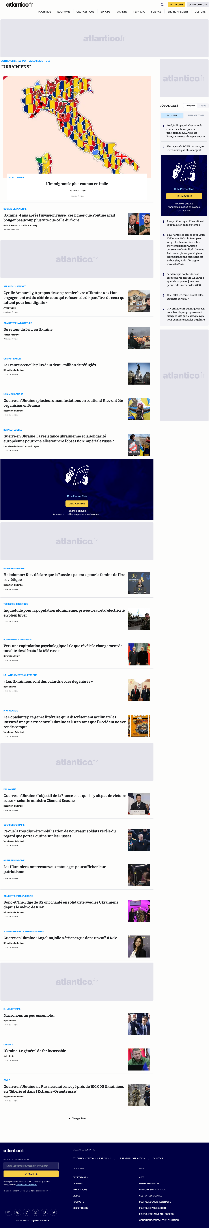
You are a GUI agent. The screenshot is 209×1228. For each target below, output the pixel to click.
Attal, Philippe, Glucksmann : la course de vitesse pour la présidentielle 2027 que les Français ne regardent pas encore (185, 131)
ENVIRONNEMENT (178, 11)
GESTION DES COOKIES (150, 1195)
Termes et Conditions (26, 1184)
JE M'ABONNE (176, 4)
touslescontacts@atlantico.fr (31, 1220)
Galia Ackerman (11, 225)
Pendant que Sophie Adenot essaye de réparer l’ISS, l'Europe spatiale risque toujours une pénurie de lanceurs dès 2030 (185, 280)
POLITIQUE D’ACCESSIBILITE (152, 1208)
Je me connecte (198, 4)
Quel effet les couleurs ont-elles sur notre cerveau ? (185, 297)
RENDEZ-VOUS (80, 1189)
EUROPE (105, 11)
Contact (158, 1158)
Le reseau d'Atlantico (132, 1158)
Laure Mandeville (12, 446)
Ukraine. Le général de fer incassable (35, 1051)
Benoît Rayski (10, 686)
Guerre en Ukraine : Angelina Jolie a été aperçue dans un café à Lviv (60, 938)
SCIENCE (156, 11)
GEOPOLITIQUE (85, 11)
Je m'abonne (77, 503)
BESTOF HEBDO (80, 1208)
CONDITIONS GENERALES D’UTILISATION (159, 1220)
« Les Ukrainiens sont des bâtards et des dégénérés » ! (49, 681)
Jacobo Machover (12, 334)
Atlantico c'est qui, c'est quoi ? (92, 1158)
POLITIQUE (44, 11)
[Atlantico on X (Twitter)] (17, 1212)
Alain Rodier (9, 1056)
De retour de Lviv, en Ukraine (28, 329)
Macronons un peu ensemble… (30, 1015)
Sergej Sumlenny (12, 656)
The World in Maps (77, 190)
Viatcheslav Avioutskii (14, 732)
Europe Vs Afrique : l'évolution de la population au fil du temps (186, 223)
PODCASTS (78, 1201)
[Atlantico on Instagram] (44, 1212)
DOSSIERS (77, 1183)
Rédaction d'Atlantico (14, 370)
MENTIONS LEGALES (149, 1183)
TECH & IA (139, 11)
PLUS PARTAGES (196, 115)
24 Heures (190, 105)
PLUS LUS (172, 115)
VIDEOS (76, 1195)
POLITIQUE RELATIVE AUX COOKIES (156, 1214)
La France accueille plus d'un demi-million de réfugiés (50, 365)
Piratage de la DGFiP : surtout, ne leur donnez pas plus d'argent (185, 148)
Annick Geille (10, 307)
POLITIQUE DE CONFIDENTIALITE (155, 1201)
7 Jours (202, 105)
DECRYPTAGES (80, 1177)
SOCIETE (121, 11)
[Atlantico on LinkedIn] (35, 1212)
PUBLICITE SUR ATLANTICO (152, 1189)
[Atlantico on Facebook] (26, 1212)
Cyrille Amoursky (29, 225)
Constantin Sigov (30, 446)
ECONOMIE (63, 11)
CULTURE (200, 11)
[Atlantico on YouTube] (53, 1212)
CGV (141, 1177)
